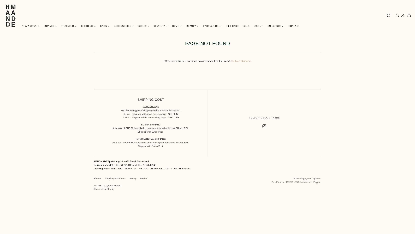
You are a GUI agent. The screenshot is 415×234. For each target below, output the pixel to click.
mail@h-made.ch (103, 165)
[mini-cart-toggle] (409, 15)
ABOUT (259, 26)
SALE (246, 26)
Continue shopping (240, 61)
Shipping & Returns (115, 178)
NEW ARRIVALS (31, 26)
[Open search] (397, 15)
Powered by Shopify (104, 189)
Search (97, 178)
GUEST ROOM (275, 26)
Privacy (132, 178)
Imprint (143, 178)
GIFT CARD (232, 26)
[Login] (402, 15)
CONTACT (294, 26)
